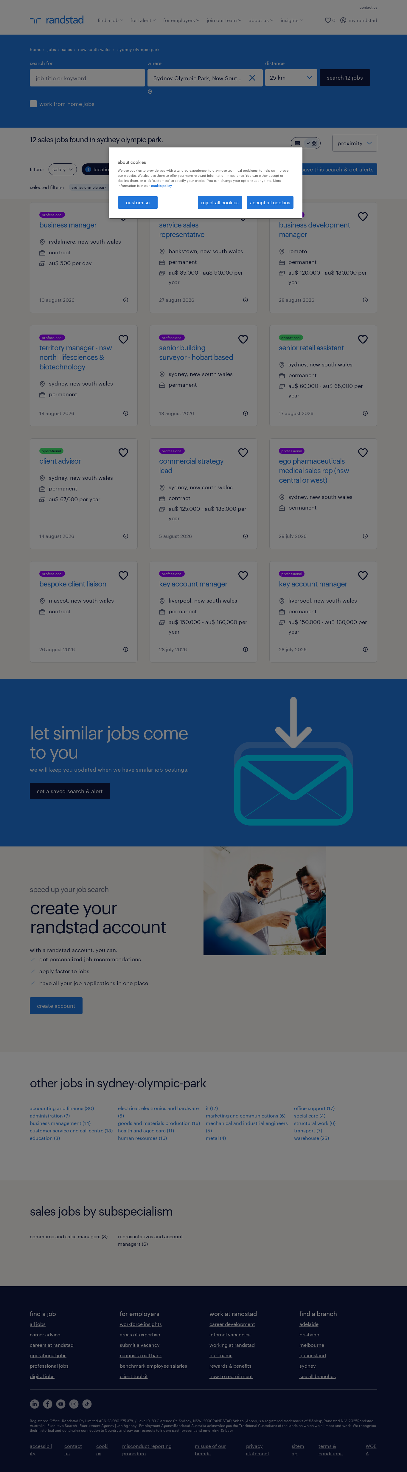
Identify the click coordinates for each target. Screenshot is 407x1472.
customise (138, 202)
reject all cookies (220, 202)
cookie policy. (162, 186)
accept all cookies (270, 202)
